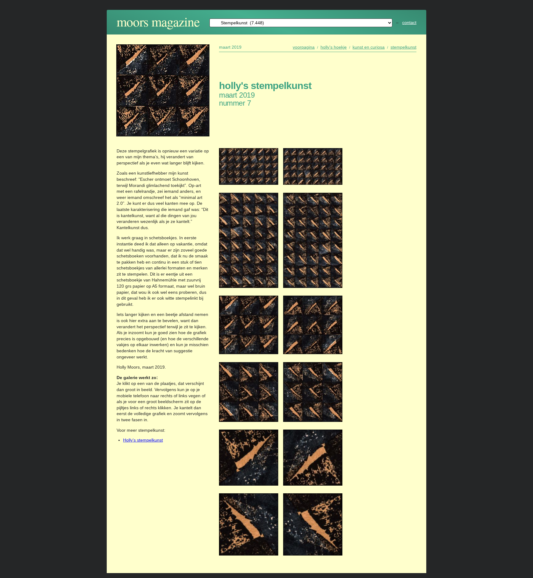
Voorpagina (304, 47)
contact (409, 22)
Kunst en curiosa (369, 47)
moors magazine (158, 21)
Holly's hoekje (333, 47)
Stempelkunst (403, 47)
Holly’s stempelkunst (143, 440)
